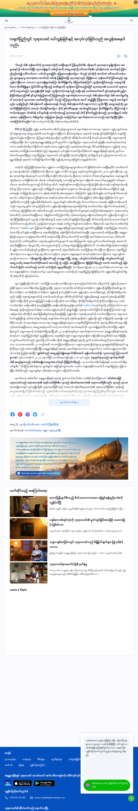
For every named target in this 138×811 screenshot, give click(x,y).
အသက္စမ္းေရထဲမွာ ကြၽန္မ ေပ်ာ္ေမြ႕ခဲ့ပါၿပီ (43, 430)
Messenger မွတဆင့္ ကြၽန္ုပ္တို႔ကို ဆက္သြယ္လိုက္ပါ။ (110, 785)
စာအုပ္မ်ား (27, 759)
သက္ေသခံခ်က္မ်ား (27, 27)
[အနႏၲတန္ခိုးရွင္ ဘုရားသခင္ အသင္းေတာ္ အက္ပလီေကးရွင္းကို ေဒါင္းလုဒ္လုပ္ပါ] (8, 783)
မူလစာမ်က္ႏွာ (10, 27)
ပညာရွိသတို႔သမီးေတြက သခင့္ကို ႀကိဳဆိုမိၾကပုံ (39, 424)
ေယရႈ (30, 228)
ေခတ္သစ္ (9, 765)
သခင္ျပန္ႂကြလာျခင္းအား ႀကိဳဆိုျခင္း (52, 27)
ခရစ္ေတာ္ (88, 305)
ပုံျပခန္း (21, 765)
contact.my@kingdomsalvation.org (49, 798)
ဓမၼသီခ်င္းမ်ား (56, 759)
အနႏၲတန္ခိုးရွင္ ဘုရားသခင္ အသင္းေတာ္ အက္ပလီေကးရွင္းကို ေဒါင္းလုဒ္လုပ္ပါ (43, 776)
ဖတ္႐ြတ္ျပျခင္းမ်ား (76, 759)
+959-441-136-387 (17, 797)
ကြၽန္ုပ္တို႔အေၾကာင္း (37, 765)
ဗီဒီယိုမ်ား (41, 759)
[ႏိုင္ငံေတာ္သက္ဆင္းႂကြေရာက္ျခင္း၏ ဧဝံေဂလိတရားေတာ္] (69, 20)
